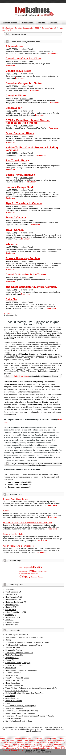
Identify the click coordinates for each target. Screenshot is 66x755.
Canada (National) (49, 28)
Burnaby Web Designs (14, 680)
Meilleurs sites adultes (14, 665)
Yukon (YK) (9, 620)
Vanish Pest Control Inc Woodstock (19, 652)
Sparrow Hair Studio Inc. (14, 647)
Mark (26, 571)
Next (10, 313)
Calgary (24, 576)
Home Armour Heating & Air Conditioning (21, 670)
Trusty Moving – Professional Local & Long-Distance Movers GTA (31, 688)
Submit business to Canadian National (37, 748)
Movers (36, 567)
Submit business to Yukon (11, 748)
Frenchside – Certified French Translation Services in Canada (29, 716)
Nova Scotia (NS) (12, 604)
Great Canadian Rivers (20, 133)
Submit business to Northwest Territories (16, 742)
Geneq (8, 640)
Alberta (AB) (10, 589)
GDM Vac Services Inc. (14, 685)
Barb (35, 571)
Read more (52, 505)
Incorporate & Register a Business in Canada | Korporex (27, 642)
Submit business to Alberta (10, 738)
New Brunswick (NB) (13, 597)
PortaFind (9, 703)
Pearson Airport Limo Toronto (16, 635)
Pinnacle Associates (13, 718)
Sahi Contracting (11, 675)
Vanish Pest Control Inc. (14, 708)
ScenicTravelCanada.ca (20, 174)
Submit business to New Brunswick (23, 740)
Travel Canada (15, 229)
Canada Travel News (18, 70)
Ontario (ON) (10, 610)
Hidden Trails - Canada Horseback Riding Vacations (32, 149)
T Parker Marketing (13, 673)
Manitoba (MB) (11, 594)
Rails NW (11, 299)
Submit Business (10, 23)
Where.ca (11, 244)
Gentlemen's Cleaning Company (17, 663)
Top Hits (41, 23)
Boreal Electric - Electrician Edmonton (20, 713)
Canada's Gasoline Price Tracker (26, 274)
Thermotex (34, 574)
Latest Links (27, 23)
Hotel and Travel (26, 49)
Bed (45, 571)
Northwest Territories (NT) (15, 602)
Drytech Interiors (12, 658)
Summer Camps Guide (20, 187)
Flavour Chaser (11, 660)
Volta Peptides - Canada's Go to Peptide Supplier (24, 637)
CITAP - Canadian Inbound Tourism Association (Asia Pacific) (28, 121)
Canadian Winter (16, 95)
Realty (21, 574)
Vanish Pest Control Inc (14, 655)
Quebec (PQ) (10, 615)
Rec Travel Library (17, 160)
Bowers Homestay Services (23, 258)
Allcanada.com (15, 46)
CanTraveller (14, 107)
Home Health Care (12, 683)
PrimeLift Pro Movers (13, 701)
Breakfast (34, 577)
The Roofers (10, 696)
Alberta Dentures (12, 698)
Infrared (22, 571)
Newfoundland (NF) (13, 599)
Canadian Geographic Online (24, 83)
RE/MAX (27, 574)
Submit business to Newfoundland (51, 740)
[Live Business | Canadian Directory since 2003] (30, 15)
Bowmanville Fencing (13, 650)
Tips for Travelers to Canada (24, 203)
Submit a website (21, 376)
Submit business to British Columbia (36, 738)
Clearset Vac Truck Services (16, 690)
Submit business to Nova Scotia (46, 742)
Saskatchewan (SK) (13, 617)
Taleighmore (27, 568)
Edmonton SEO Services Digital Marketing (21, 711)
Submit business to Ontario (31, 744)
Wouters (40, 571)
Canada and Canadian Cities (23, 58)
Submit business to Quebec (24, 746)
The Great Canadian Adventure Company (31, 286)
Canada (40, 577)
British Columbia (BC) (13, 592)
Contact (53, 23)
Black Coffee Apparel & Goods (17, 678)
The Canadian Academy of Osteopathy (20, 706)
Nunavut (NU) (10, 607)
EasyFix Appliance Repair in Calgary (19, 721)
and (20, 568)
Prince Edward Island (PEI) (15, 612)
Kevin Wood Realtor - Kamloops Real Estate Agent (24, 693)
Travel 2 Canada (16, 217)
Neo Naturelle (10, 668)
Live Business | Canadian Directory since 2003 (20, 28)
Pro (31, 571)
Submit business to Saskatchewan (50, 746)
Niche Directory (11, 625)
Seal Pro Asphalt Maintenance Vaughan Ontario (23, 645)
